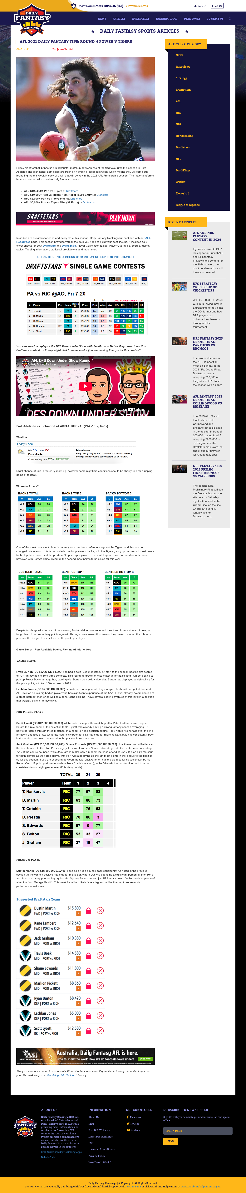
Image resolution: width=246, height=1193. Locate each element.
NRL (178, 112)
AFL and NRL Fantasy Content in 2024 (207, 236)
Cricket (180, 181)
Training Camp (166, 18)
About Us (93, 1117)
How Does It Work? (99, 1162)
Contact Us (215, 18)
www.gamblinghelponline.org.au (200, 1186)
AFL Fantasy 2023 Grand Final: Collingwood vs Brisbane (207, 401)
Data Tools (192, 18)
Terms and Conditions (101, 1149)
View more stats (137, 5)
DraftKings (69, 245)
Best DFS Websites (99, 1130)
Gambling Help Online (60, 1075)
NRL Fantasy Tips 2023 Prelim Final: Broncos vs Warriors (207, 471)
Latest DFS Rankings (100, 1136)
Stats (91, 1123)
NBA (179, 124)
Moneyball (182, 193)
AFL (178, 101)
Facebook (135, 1117)
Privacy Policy (96, 1155)
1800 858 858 (133, 1186)
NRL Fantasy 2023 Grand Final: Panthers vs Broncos (208, 343)
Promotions (183, 89)
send (171, 1141)
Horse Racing (184, 135)
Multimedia (140, 18)
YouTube (135, 1130)
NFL (178, 158)
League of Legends (188, 204)
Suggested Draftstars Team (38, 899)
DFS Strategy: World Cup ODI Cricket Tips (206, 287)
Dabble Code (48, 1157)
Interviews (183, 66)
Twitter (134, 1123)
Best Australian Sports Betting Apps (61, 1152)
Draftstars (72, 190)
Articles (119, 18)
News (102, 18)
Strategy (181, 78)
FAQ (90, 1142)
